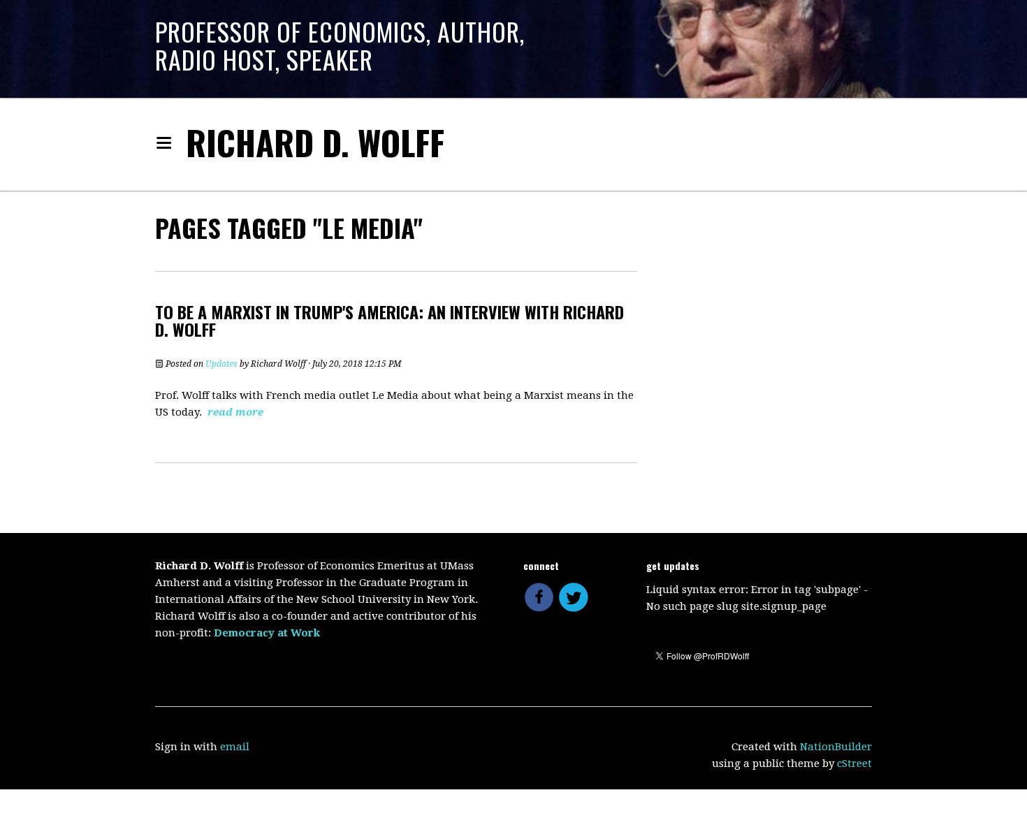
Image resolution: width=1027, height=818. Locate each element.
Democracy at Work (267, 633)
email (234, 746)
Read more (235, 412)
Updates (221, 364)
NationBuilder (836, 746)
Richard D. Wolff (315, 142)
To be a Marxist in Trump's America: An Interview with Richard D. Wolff (389, 320)
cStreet (854, 763)
